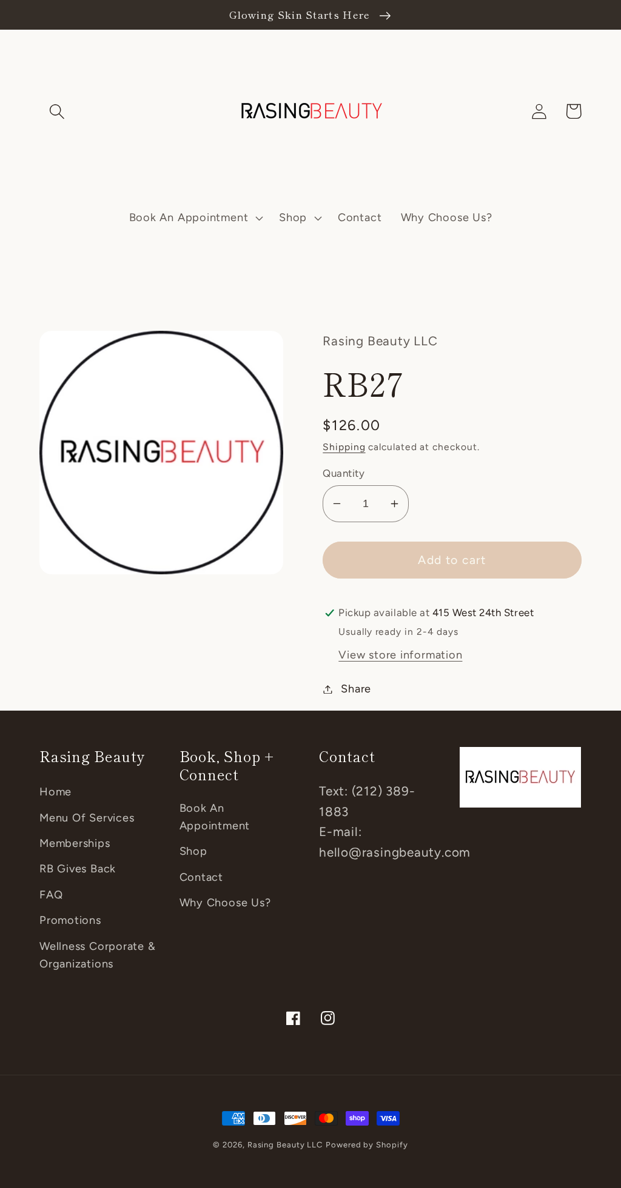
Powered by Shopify (367, 1144)
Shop (193, 851)
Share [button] (356, 688)
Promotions (70, 920)
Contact (201, 877)
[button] (56, 111)
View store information (400, 655)
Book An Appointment (215, 816)
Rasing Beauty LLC (285, 1144)
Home (55, 791)
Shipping (344, 447)
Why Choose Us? (225, 902)
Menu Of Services (86, 818)
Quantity (343, 473)
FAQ (50, 894)
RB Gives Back (77, 868)
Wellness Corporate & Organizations (97, 955)
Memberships (74, 843)
